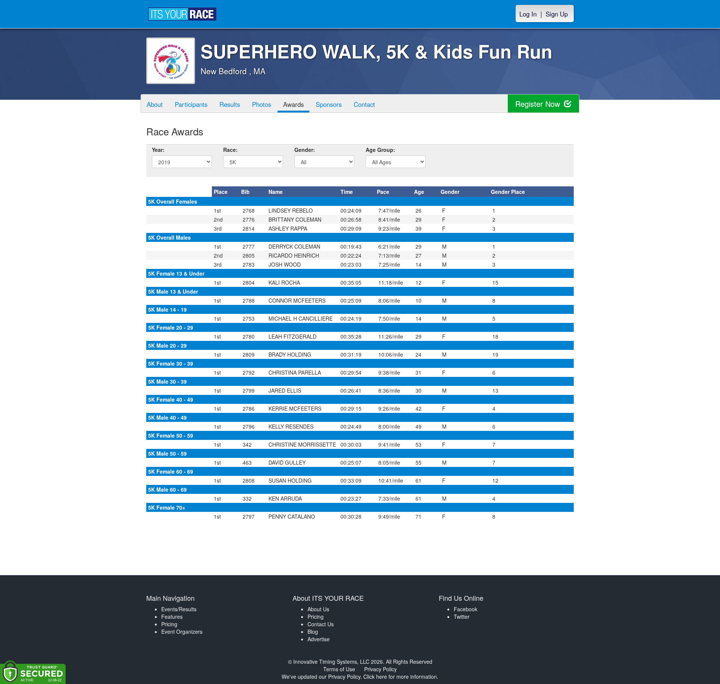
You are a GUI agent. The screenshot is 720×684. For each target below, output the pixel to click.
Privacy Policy (380, 669)
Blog (313, 631)
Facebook (465, 609)
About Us (318, 609)
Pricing (169, 624)
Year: (158, 149)
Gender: (304, 149)
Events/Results (178, 609)
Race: (230, 149)
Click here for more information (400, 676)
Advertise (319, 639)
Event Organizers (181, 631)
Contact (364, 104)
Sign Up (557, 13)
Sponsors (329, 104)
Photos (261, 104)
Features (172, 616)
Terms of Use (339, 669)
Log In (528, 13)
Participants (191, 104)
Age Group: (380, 149)
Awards (293, 104)
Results (229, 104)
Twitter (462, 616)
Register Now (538, 103)
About (155, 104)
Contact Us (321, 624)
